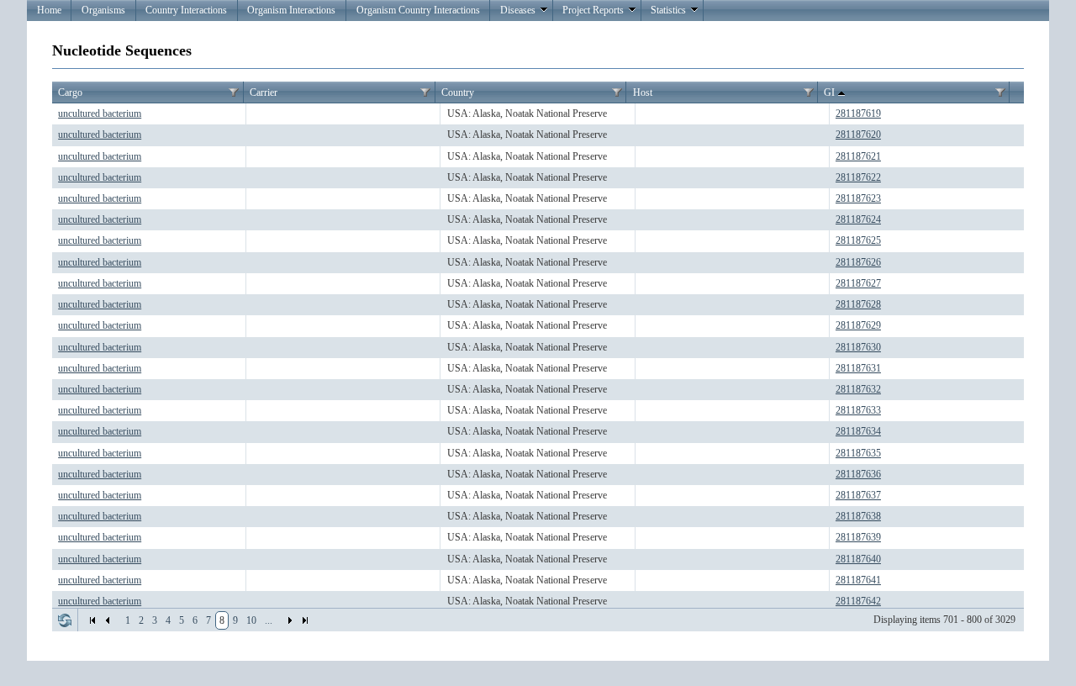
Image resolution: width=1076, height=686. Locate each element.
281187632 (858, 389)
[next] (290, 620)
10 (251, 620)
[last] (305, 620)
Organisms (103, 10)
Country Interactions (186, 10)
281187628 (858, 304)
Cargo (70, 92)
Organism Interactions (291, 10)
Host (642, 92)
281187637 (858, 495)
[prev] (107, 620)
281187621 (858, 156)
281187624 (858, 219)
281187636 (858, 474)
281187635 (858, 453)
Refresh (64, 620)
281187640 (858, 559)
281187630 (858, 347)
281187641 (858, 580)
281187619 (858, 113)
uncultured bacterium (99, 113)
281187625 (858, 240)
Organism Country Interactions (418, 10)
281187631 (858, 368)
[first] (92, 620)
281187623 (858, 198)
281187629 (858, 325)
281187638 (858, 516)
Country (457, 92)
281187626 (858, 262)
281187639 (858, 537)
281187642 (858, 601)
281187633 (858, 410)
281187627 (858, 283)
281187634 (858, 431)
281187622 (858, 177)
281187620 (858, 134)
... (268, 620)
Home (49, 10)
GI (829, 92)
